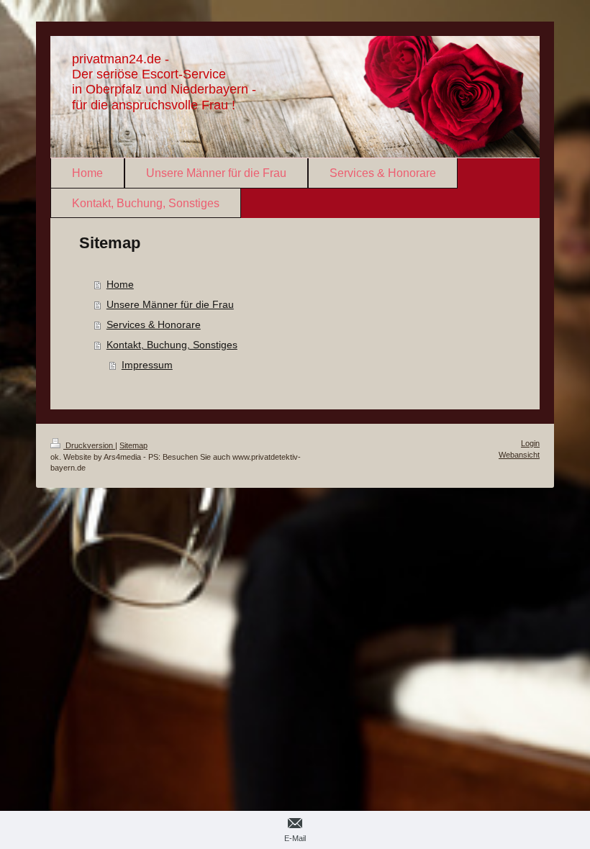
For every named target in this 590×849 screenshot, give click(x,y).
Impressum (147, 365)
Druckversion (89, 445)
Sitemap (133, 445)
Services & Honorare (153, 324)
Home (120, 284)
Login (530, 443)
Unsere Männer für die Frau (170, 304)
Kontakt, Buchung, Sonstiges (171, 344)
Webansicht (519, 454)
